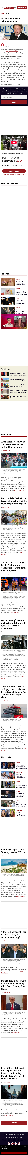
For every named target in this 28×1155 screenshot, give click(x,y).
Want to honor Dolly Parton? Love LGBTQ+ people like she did (21, 312)
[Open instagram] (19, 1143)
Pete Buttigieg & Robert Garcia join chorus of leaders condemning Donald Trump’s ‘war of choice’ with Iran (12, 1073)
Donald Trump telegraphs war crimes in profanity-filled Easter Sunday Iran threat (13, 984)
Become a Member (14, 171)
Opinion (18, 279)
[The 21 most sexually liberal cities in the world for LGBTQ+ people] (5, 385)
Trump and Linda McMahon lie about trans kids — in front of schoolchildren (21, 787)
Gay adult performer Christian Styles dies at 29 (20, 777)
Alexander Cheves (5, 507)
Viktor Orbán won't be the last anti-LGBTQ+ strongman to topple (13, 934)
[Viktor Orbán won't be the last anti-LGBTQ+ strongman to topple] (14, 951)
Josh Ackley (4, 940)
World (7, 13)
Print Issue (19, 810)
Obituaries (19, 772)
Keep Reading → (19, 490)
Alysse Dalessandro (6, 450)
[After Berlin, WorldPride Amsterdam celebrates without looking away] (14, 460)
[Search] (15, 8)
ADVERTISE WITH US (10, 1137)
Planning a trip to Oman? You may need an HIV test (13, 851)
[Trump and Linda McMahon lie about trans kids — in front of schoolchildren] (8, 784)
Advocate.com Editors (10, 43)
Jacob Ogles (4, 632)
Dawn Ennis (4, 855)
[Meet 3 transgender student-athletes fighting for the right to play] (8, 813)
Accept (14, 1152)
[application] (14, 321)
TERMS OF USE (16, 1140)
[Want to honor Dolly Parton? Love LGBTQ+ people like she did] (8, 310)
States (17, 800)
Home (2, 13)
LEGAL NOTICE (23, 1140)
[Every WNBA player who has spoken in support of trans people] (8, 301)
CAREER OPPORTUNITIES (19, 1134)
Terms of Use (6, 1148)
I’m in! (14, 102)
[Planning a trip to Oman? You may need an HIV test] (14, 865)
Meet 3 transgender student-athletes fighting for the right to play (20, 816)
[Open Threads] (15, 1143)
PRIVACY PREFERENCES (7, 1140)
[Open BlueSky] (12, 1143)
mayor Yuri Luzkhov (12, 51)
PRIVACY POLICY (18, 1137)
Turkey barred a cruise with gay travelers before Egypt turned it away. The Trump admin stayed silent (13, 692)
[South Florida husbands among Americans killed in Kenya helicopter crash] (5, 380)
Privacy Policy (24, 1146)
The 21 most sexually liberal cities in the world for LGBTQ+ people (18, 386)
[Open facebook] (9, 1143)
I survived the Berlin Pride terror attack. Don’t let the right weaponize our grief (14, 501)
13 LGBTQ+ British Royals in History (18, 397)
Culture (18, 298)
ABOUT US (11, 1134)
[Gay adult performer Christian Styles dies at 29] (8, 775)
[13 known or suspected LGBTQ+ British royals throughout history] (5, 397)
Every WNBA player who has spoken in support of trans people (21, 303)
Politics (18, 289)
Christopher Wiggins (6, 574)
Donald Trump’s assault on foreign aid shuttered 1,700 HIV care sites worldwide (13, 624)
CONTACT (6, 1134)
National (18, 763)
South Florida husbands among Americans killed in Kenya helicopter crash (17, 380)
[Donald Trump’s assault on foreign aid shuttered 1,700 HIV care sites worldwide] (14, 642)
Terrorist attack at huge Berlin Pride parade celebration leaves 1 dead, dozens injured (13, 566)
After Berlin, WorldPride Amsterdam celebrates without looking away (13, 444)
